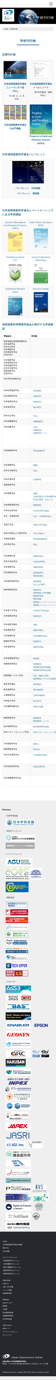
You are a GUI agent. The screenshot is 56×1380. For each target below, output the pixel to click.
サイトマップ (7, 1335)
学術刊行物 (6, 1280)
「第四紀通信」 (38, 576)
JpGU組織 (6, 1251)
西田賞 (5, 1306)
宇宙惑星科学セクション (11, 1260)
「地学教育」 (37, 581)
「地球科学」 (37, 590)
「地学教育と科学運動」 (42, 593)
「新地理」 (36, 659)
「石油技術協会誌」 (40, 539)
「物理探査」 (37, 718)
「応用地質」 (37, 391)
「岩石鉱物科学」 (39, 451)
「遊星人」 (36, 744)
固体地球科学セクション (11, 1270)
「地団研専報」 (38, 596)
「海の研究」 (37, 407)
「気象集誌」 (37, 430)
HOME (6, 29)
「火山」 (35, 416)
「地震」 (35, 494)
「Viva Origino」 (38, 533)
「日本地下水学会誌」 (41, 611)
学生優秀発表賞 (8, 1312)
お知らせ (6, 1283)
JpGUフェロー (8, 1303)
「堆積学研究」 (38, 567)
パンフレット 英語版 (28, 193)
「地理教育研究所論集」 (42, 667)
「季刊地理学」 (38, 690)
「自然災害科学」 (39, 767)
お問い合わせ (7, 1325)
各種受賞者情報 (8, 1316)
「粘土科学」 (37, 701)
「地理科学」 (37, 641)
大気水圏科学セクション (11, 1264)
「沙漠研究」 (37, 479)
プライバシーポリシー (10, 1332)
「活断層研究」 (38, 422)
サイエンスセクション (10, 1257)
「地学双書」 (37, 599)
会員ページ (6, 1328)
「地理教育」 (37, 664)
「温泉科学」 (37, 396)
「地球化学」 (37, 402)
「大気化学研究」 (39, 562)
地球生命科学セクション (11, 1273)
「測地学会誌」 (38, 556)
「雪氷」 (35, 545)
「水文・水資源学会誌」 (42, 516)
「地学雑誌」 (37, 684)
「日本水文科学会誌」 (41, 511)
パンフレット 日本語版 (28, 188)
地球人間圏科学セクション (12, 1267)
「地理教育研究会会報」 (42, 670)
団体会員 (6, 1299)
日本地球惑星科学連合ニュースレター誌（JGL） (15, 87)
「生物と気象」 (38, 707)
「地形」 (35, 625)
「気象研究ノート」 (40, 433)
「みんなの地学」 (39, 584)
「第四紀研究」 (38, 573)
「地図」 (35, 465)
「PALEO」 (36, 749)
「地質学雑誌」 (38, 630)
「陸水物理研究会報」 (41, 727)
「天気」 (35, 427)
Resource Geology (41, 289)
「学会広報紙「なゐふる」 (43, 500)
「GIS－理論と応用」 (40, 676)
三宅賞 (5, 1309)
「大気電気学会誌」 (40, 755)
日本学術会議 (7, 1319)
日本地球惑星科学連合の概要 (12, 1244)
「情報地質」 (37, 505)
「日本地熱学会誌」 (40, 636)
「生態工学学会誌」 (40, 525)
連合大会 (6, 1248)
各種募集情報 (7, 1293)
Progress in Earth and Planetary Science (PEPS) (40, 140)
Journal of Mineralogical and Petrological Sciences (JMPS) (15, 225)
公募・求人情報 (8, 1287)
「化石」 (35, 471)
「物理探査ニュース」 (41, 721)
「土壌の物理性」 (39, 695)
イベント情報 (7, 1290)
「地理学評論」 (38, 647)
